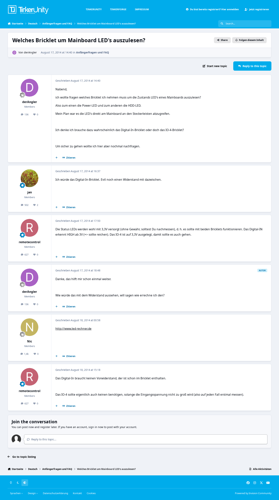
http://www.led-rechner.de (73, 329)
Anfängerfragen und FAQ (92, 52)
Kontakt (77, 493)
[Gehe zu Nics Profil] (30, 327)
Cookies (91, 493)
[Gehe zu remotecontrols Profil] (30, 228)
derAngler (30, 52)
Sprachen (15, 493)
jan (29, 192)
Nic (29, 341)
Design (32, 493)
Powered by (253, 493)
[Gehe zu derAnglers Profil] (14, 53)
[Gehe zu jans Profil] (30, 178)
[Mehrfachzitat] (56, 158)
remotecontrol (29, 242)
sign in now (95, 427)
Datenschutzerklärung (55, 493)
